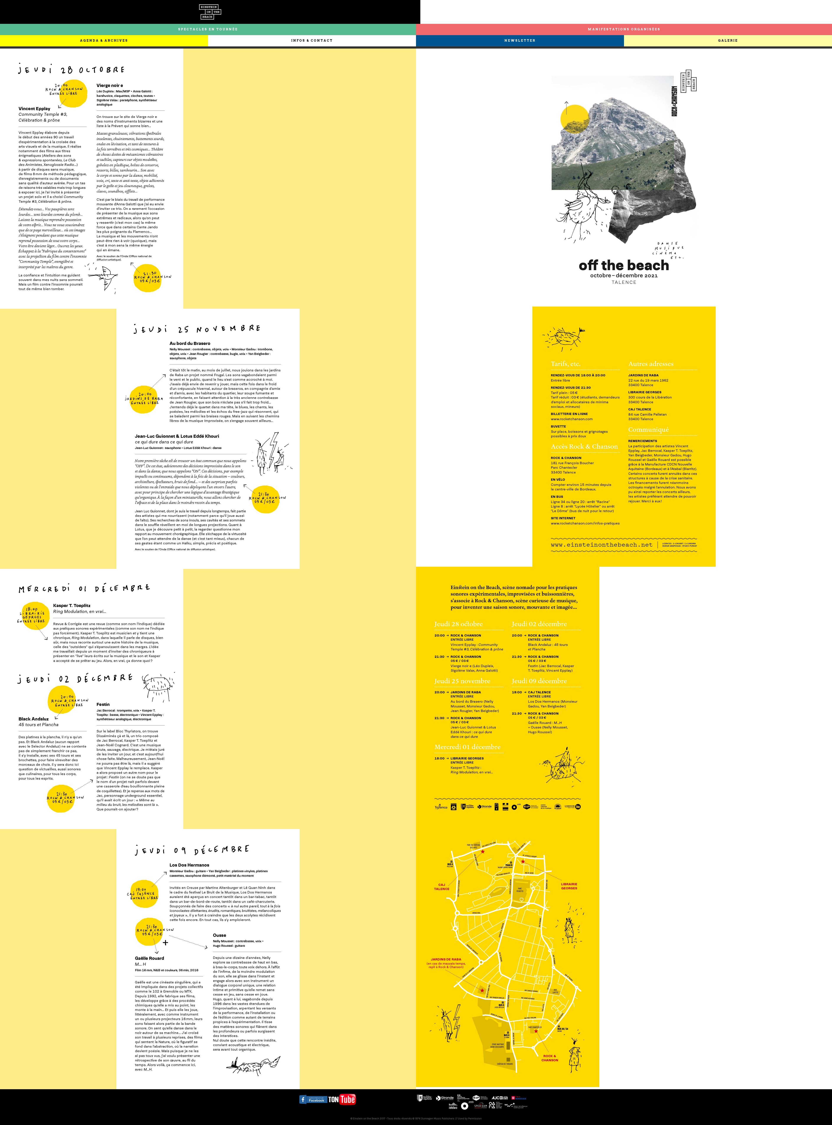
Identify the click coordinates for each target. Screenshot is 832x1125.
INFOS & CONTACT (312, 40)
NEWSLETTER (520, 40)
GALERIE (728, 40)
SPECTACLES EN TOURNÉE (208, 29)
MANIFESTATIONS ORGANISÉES (624, 29)
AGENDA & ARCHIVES (104, 40)
